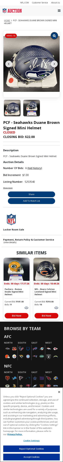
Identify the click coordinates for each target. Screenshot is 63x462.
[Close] (59, 391)
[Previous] (8, 64)
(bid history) (34, 168)
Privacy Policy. (14, 434)
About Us (55, 2)
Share (31, 194)
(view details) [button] (10, 242)
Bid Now (16, 315)
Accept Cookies (31, 456)
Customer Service (40, 2)
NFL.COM (24, 2)
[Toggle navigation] (59, 10)
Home (7, 20)
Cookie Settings (31, 440)
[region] (31, 424)
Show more (7, 188)
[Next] (54, 64)
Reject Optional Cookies (31, 448)
